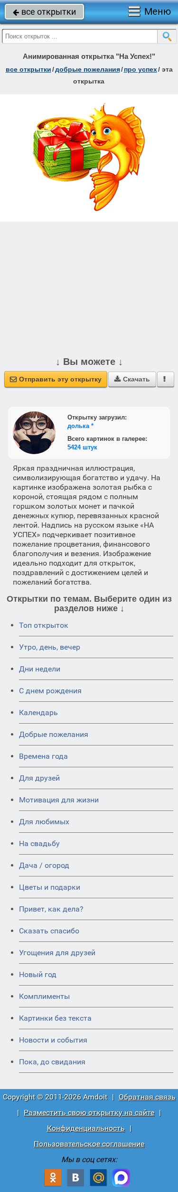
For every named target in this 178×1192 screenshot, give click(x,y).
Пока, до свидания (52, 1061)
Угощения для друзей (57, 952)
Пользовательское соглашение (89, 1143)
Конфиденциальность (86, 1128)
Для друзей (39, 777)
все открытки (44, 12)
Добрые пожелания (53, 734)
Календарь (38, 712)
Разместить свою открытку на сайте (89, 1112)
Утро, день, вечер (49, 647)
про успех (140, 69)
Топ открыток (43, 625)
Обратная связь (147, 1096)
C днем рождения (50, 690)
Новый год (37, 974)
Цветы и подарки (49, 887)
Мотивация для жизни (59, 799)
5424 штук (82, 447)
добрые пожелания (87, 69)
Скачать (132, 379)
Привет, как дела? (51, 908)
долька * (80, 425)
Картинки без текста (55, 1018)
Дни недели (39, 668)
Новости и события (53, 1039)
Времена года (43, 756)
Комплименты (44, 996)
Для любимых (44, 821)
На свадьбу (39, 843)
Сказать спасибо (49, 930)
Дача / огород (44, 865)
